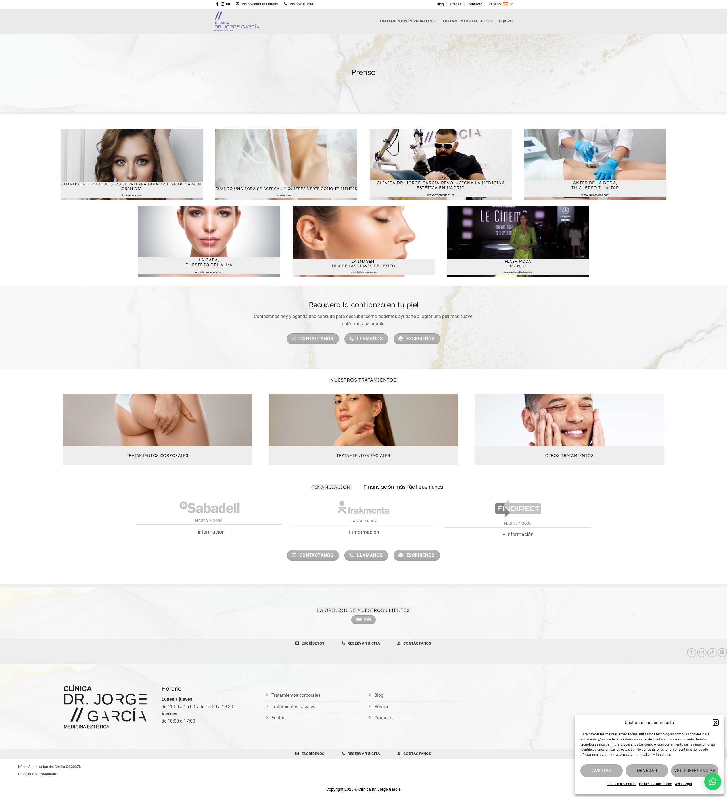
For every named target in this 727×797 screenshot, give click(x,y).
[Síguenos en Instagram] (222, 4)
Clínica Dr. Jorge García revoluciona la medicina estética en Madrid (441, 185)
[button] (715, 722)
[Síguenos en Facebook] (217, 4)
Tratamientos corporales (406, 21)
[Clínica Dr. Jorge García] (247, 21)
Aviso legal (683, 784)
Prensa (455, 4)
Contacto (475, 4)
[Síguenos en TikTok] (712, 652)
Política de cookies (621, 784)
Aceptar (601, 770)
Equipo (506, 21)
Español (495, 4)
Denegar (647, 770)
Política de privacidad (655, 784)
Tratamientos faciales (465, 21)
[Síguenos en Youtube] (228, 4)
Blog (440, 4)
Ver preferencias (694, 770)
